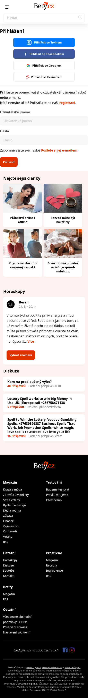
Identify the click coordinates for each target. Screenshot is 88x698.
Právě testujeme (57, 495)
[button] (80, 17)
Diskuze (8, 565)
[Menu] (7, 7)
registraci (67, 102)
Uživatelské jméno (15, 112)
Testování (54, 482)
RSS (5, 542)
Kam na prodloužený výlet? (29, 381)
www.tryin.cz (33, 667)
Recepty (51, 565)
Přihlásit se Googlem (46, 65)
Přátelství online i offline (22, 220)
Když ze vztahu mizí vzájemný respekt (23, 265)
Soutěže (8, 570)
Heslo (4, 131)
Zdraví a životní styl (16, 495)
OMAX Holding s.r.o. (27, 683)
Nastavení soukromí (16, 632)
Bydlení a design (14, 505)
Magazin (9, 594)
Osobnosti (10, 531)
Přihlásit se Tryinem (47, 42)
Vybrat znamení (21, 355)
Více (30, 341)
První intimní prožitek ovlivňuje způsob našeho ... (63, 267)
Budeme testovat (57, 489)
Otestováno (54, 500)
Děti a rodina (12, 510)
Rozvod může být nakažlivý (63, 220)
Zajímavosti (11, 526)
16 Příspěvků (16, 436)
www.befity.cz (72, 667)
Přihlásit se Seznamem (46, 77)
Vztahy (7, 537)
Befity (8, 587)
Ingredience (54, 570)
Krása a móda (12, 489)
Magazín (10, 482)
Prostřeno (54, 553)
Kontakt (8, 576)
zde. (82, 677)
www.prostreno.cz (52, 667)
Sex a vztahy (11, 500)
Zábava (8, 515)
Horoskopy (10, 560)
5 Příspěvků (15, 407)
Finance (8, 521)
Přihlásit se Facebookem (46, 54)
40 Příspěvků (16, 386)
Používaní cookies (15, 627)
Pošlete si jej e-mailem (59, 150)
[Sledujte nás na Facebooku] (64, 650)
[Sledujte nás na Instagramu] (71, 650)
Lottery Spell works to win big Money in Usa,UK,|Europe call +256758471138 (39, 400)
